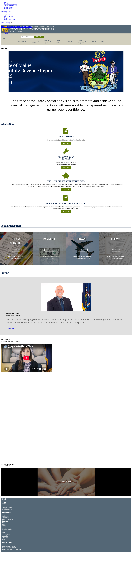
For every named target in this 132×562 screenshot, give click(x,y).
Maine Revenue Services (9, 547)
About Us (6, 30)
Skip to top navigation (10, 4)
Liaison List (5, 536)
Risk (79, 42)
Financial (45, 42)
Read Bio (11, 328)
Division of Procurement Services (11, 549)
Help (5, 18)
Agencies (7, 15)
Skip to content (8, 7)
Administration (6, 40)
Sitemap (6, 33)
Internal (57, 42)
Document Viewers (7, 519)
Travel (91, 43)
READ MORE (7, 82)
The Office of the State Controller (16, 26)
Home (6, 2)
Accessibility (5, 517)
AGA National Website (8, 546)
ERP (33, 42)
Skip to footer (8, 8)
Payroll (67, 43)
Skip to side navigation (10, 5)
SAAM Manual (6, 534)
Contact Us (7, 32)
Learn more (16, 250)
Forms (102, 41)
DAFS (3, 522)
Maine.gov (5, 521)
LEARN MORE (66, 143)
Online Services (8, 16)
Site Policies (5, 516)
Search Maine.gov (9, 19)
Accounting (20, 43)
